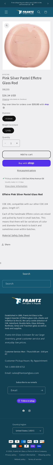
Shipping (5, 99)
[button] (6, 12)
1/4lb (8, 130)
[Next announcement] (48, 3)
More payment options (26, 170)
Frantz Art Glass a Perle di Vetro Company (30, 451)
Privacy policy (10, 455)
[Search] (47, 283)
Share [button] (7, 244)
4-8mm (9, 118)
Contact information (27, 455)
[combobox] (26, 283)
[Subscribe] (41, 390)
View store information (16, 186)
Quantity (6, 137)
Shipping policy (44, 455)
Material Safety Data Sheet (16, 235)
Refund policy (20, 459)
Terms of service (34, 459)
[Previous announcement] (5, 3)
